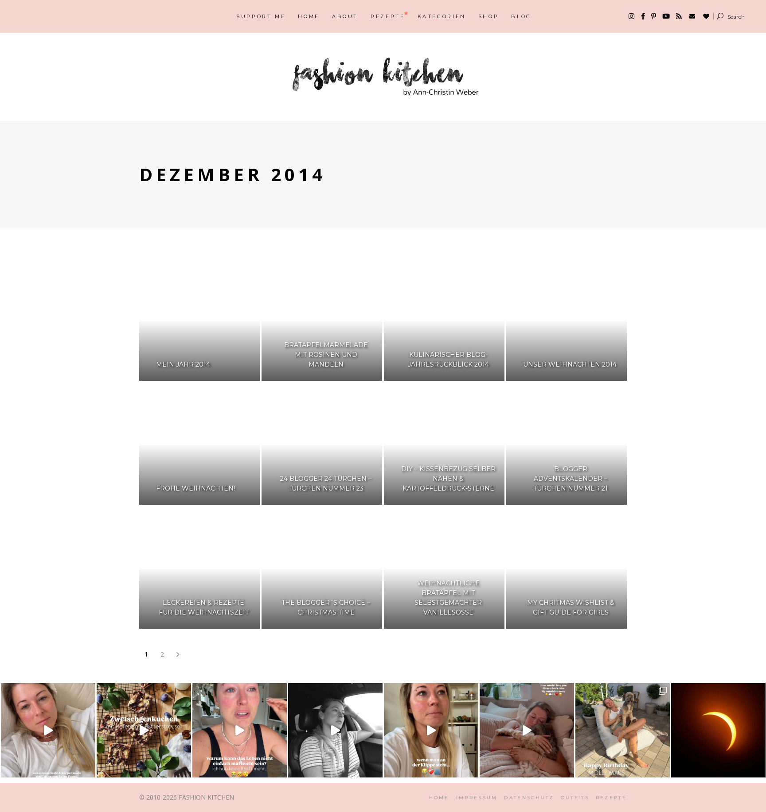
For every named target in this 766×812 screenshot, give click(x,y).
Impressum (477, 797)
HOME (439, 797)
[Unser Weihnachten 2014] (566, 320)
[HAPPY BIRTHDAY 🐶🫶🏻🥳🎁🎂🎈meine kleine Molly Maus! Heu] (622, 730)
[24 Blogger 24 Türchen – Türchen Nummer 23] (322, 444)
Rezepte (611, 797)
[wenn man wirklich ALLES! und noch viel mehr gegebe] (335, 730)
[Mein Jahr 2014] (199, 320)
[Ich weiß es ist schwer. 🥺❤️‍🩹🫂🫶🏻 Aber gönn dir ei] (48, 730)
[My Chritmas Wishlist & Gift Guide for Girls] (566, 568)
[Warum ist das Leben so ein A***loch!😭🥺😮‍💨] (239, 730)
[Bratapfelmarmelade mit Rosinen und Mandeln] (322, 320)
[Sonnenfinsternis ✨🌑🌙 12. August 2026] (718, 730)
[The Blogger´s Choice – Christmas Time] (322, 568)
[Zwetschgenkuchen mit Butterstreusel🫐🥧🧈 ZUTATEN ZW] (144, 730)
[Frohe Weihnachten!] (199, 444)
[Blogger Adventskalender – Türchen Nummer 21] (566, 444)
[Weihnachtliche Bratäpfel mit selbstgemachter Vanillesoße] (444, 568)
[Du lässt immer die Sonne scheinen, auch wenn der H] (527, 730)
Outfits (575, 797)
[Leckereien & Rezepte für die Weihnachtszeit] (199, 568)
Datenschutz (529, 797)
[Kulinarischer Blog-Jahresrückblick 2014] (444, 320)
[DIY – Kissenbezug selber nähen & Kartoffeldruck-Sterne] (444, 444)
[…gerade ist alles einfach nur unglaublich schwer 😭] (431, 730)
